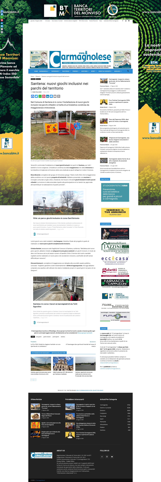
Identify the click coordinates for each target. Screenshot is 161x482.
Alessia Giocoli (103, 107)
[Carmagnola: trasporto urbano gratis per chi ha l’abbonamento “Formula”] (104, 80)
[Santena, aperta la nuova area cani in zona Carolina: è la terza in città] (41, 364)
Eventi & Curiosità (105, 71)
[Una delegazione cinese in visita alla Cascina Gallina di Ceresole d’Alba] (70, 425)
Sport (93, 71)
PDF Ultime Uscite (83, 20)
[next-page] (35, 380)
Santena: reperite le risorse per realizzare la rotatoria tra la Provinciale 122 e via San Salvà (84, 374)
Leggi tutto (60, 229)
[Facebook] (122, 21)
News (100, 20)
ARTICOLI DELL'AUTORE (58, 353)
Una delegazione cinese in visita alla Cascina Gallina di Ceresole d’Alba (86, 425)
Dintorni (84, 71)
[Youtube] (128, 21)
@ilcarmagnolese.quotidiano (89, 390)
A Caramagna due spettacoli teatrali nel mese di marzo (81, 345)
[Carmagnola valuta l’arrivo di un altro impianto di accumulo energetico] (104, 160)
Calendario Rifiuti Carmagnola (111, 20)
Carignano (55, 71)
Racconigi (65, 71)
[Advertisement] (80, 36)
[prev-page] (32, 380)
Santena (38, 79)
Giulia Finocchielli (37, 92)
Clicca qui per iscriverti (85, 333)
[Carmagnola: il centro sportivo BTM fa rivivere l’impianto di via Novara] (70, 407)
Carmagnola (43, 71)
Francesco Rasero (104, 86)
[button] (128, 71)
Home (36, 71)
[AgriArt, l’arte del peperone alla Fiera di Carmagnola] (35, 425)
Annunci (117, 71)
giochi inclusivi (47, 336)
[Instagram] (125, 21)
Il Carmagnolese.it (40, 480)
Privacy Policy (61, 461)
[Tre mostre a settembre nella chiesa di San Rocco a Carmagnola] (70, 416)
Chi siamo (47, 20)
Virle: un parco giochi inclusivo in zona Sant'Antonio (56, 218)
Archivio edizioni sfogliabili (70, 20)
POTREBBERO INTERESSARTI (40, 353)
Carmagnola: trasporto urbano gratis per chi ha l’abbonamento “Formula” (119, 81)
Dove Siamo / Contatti (57, 20)
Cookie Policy (70, 461)
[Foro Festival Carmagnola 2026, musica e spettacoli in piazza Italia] (104, 101)
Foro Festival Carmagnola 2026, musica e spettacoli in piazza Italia (119, 102)
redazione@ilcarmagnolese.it (109, 363)
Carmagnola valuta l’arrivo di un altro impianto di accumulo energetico (119, 161)
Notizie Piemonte (93, 20)
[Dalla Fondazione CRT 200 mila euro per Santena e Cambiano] (63, 364)
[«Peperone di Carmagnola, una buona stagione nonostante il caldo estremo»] (104, 139)
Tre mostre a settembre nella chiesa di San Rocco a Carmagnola (85, 415)
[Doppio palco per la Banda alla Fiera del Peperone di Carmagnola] (35, 434)
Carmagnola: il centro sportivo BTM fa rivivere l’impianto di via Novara (85, 406)
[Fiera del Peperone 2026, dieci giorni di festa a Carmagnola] (104, 121)
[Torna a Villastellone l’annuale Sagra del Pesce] (35, 416)
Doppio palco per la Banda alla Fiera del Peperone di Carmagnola (51, 433)
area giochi (38, 336)
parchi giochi (56, 336)
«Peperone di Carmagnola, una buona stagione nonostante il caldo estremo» (119, 140)
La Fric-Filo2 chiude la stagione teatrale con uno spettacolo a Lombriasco (45, 345)
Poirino (75, 71)
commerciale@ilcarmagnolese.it (110, 368)
